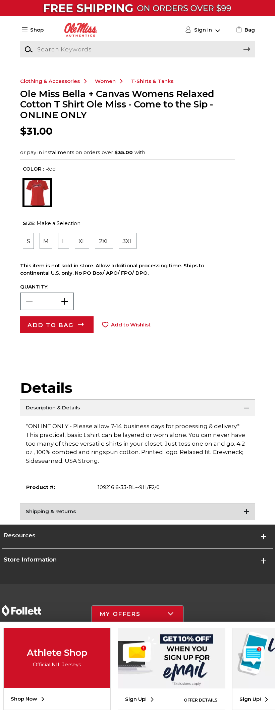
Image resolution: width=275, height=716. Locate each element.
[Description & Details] (137, 408)
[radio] (28, 241)
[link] (244, 30)
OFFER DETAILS (200, 700)
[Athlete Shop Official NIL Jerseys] (57, 683)
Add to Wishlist (131, 325)
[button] (35, 30)
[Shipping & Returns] (137, 511)
